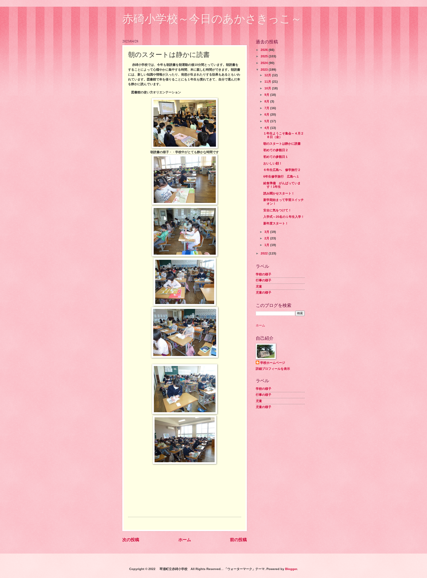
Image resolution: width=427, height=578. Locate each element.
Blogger (291, 569)
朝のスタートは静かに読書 (282, 143)
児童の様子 (263, 292)
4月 (267, 128)
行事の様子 (263, 280)
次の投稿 (130, 539)
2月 (267, 238)
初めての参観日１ (277, 156)
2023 (265, 69)
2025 (265, 56)
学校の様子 (263, 274)
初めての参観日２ (275, 150)
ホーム (184, 539)
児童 (259, 286)
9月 (267, 94)
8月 (267, 101)
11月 (268, 81)
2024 (265, 63)
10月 (268, 88)
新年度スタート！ (275, 223)
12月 (268, 75)
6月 (267, 114)
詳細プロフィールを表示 (273, 368)
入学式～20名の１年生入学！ (283, 216)
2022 (265, 253)
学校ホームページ (272, 362)
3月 (267, 232)
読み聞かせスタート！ (278, 193)
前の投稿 (238, 539)
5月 (267, 121)
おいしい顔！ (272, 163)
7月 (267, 108)
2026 (265, 50)
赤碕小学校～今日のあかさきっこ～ (212, 19)
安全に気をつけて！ (277, 210)
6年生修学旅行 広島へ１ (281, 176)
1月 (267, 245)
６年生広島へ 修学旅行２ (282, 170)
